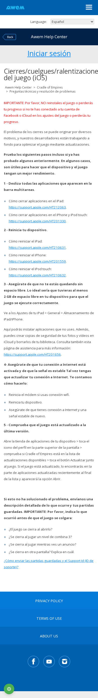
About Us (49, 636)
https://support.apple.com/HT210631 (37, 247)
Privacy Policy (49, 601)
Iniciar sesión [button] (49, 52)
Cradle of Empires (50, 87)
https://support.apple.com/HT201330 (37, 221)
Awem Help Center (18, 87)
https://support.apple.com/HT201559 (37, 261)
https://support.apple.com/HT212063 (37, 207)
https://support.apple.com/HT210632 (37, 275)
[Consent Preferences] (9, 689)
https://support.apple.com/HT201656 (32, 354)
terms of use (49, 618)
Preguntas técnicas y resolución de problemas (42, 91)
